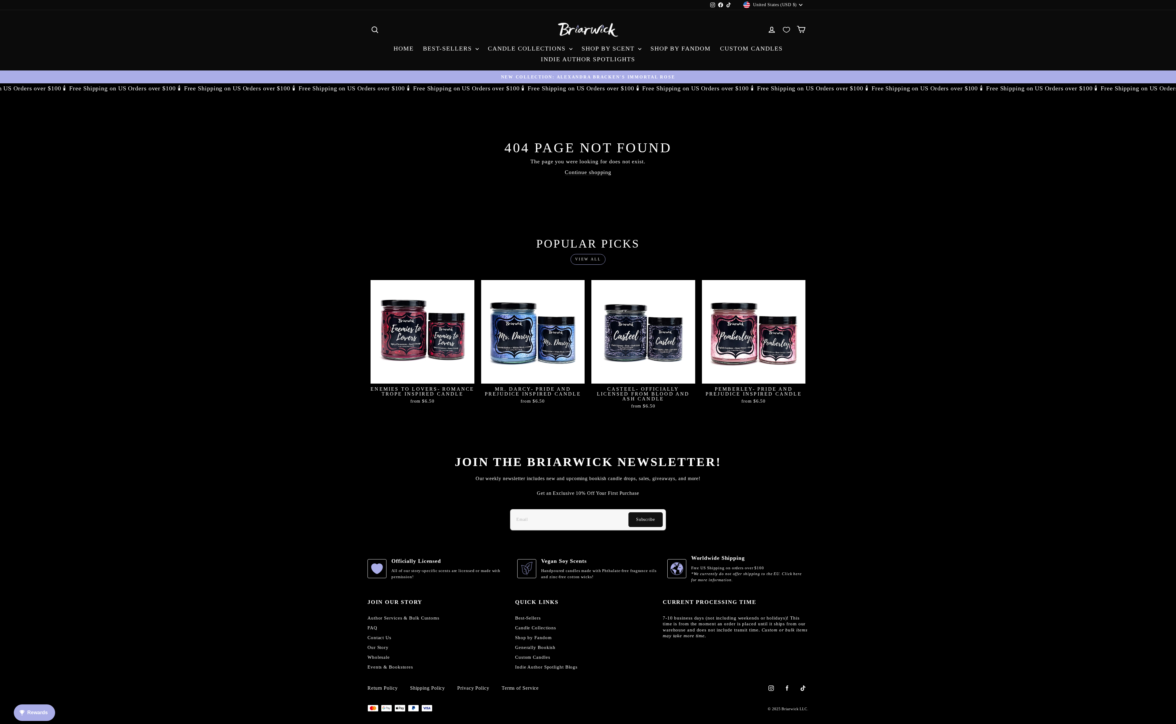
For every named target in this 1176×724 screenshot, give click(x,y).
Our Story (378, 647)
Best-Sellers (448, 48)
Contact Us (379, 637)
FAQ (372, 627)
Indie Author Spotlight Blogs (546, 667)
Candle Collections (528, 48)
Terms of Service (520, 688)
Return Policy (383, 688)
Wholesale (379, 657)
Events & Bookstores (390, 667)
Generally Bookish (535, 647)
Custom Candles (751, 48)
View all (588, 259)
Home (404, 48)
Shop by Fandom (680, 48)
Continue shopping (588, 172)
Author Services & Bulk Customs (403, 618)
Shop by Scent (609, 48)
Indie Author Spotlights (588, 59)
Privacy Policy (473, 688)
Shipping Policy (427, 688)
